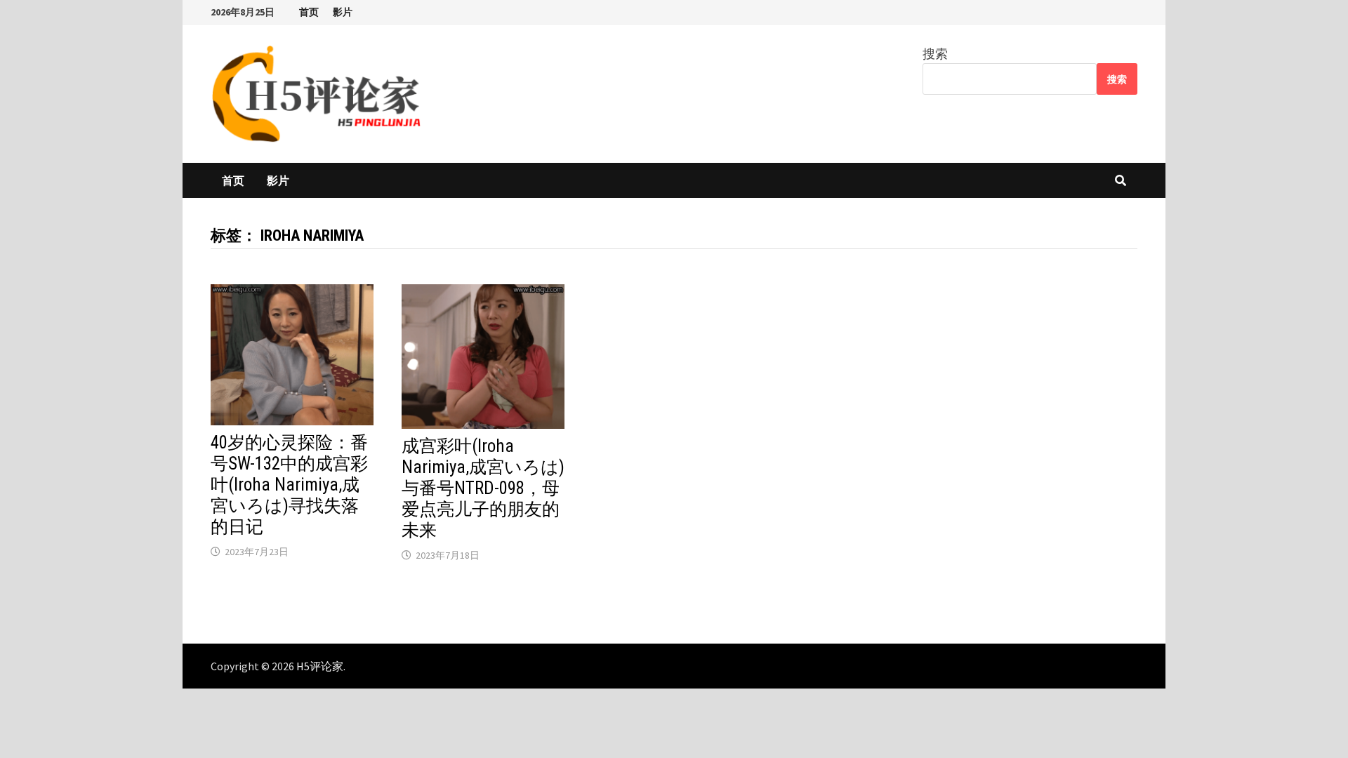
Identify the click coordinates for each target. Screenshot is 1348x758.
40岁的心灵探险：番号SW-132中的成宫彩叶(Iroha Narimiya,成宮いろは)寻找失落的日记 (289, 484)
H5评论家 (319, 666)
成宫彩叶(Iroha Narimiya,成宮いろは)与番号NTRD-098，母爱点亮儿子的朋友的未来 (483, 488)
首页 (309, 12)
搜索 (935, 54)
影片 (342, 12)
